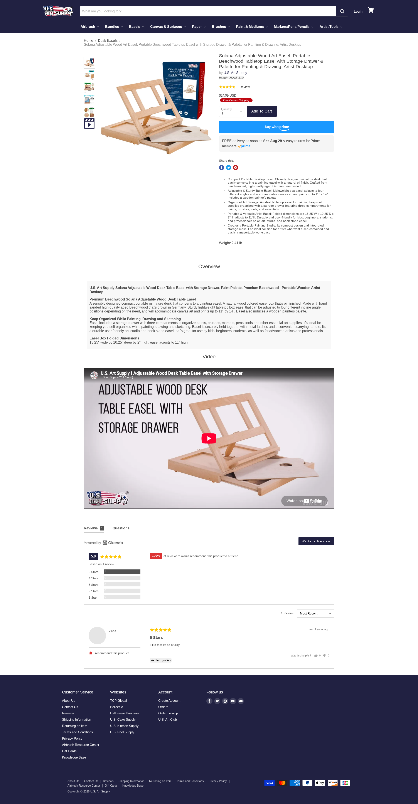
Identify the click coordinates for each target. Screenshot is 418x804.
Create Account (169, 700)
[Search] (342, 11)
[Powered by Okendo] (103, 542)
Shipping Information (76, 719)
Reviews (68, 713)
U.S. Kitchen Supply (124, 726)
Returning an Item (74, 726)
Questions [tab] (121, 528)
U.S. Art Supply (235, 73)
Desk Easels (108, 40)
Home (88, 40)
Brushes (219, 27)
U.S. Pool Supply (122, 732)
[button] (234, 87)
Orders (163, 707)
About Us (68, 700)
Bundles (112, 27)
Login (358, 11)
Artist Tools (329, 27)
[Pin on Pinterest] (235, 167)
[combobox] (208, 11)
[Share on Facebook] (221, 167)
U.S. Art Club (167, 719)
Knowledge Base (74, 757)
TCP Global (118, 700)
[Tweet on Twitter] (228, 167)
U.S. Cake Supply (123, 719)
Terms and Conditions (77, 732)
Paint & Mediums (250, 27)
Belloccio (116, 707)
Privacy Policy (72, 738)
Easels (135, 27)
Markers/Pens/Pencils (292, 27)
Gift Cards (69, 751)
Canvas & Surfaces (166, 27)
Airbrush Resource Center (80, 745)
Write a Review (316, 541)
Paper (197, 27)
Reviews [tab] (93, 528)
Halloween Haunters (124, 713)
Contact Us (70, 707)
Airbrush (88, 27)
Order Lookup (168, 713)
